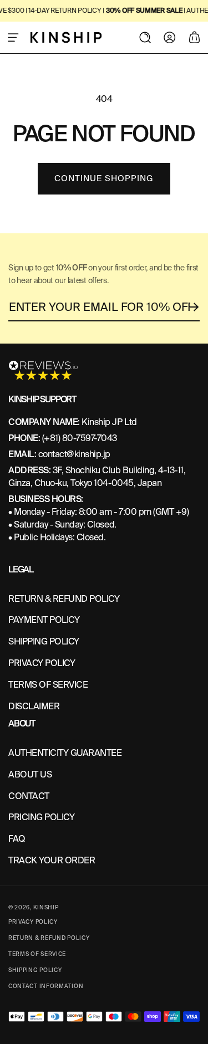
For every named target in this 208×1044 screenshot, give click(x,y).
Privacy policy (33, 921)
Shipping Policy (43, 641)
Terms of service (37, 954)
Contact (28, 796)
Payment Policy (43, 620)
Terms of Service (48, 684)
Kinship (46, 907)
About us (30, 774)
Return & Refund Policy (48, 937)
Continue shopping (104, 178)
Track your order (51, 860)
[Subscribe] (194, 307)
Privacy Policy (41, 663)
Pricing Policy (41, 817)
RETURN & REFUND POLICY (63, 599)
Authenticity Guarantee (64, 753)
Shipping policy (35, 970)
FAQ (17, 839)
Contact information (45, 986)
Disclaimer (33, 706)
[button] (13, 37)
